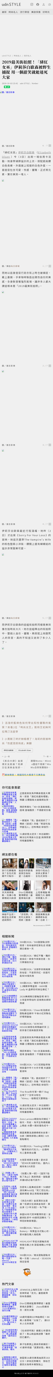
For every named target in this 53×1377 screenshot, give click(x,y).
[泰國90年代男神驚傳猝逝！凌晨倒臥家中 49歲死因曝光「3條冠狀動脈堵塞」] (10, 1218)
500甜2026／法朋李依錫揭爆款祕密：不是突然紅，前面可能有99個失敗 (35, 972)
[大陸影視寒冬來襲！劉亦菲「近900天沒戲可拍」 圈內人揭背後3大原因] (10, 1163)
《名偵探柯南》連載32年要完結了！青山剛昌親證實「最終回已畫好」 (35, 1334)
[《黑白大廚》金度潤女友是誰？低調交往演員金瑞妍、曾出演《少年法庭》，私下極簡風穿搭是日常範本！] (10, 1204)
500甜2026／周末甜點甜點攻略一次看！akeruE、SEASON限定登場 (35, 1258)
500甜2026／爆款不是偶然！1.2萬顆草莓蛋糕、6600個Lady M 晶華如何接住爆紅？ (35, 986)
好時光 (46, 11)
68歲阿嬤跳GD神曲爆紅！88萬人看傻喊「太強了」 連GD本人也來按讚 (35, 1320)
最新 (4, 11)
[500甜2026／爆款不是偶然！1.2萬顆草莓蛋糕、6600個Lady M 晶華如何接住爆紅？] (10, 986)
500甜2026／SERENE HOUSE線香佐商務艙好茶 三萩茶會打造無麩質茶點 (34, 1027)
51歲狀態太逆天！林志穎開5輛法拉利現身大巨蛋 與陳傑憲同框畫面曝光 (35, 837)
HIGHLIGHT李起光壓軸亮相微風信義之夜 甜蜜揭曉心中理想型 (35, 1245)
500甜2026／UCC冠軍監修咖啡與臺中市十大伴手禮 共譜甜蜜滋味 (35, 1068)
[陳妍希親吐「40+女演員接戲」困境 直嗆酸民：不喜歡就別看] (10, 810)
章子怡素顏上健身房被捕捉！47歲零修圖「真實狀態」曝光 (35, 1345)
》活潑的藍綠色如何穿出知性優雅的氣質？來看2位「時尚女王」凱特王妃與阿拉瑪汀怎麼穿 (26, 727)
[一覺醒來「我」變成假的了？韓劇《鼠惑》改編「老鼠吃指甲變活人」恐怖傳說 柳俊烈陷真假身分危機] (10, 824)
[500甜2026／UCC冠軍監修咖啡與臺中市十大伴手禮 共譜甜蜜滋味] (10, 1068)
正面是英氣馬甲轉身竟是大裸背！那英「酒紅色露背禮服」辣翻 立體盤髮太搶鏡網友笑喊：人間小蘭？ (35, 797)
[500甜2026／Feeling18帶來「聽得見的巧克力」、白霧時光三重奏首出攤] (10, 1150)
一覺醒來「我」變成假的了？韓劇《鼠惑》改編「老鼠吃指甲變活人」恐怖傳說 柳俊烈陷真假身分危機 (35, 825)
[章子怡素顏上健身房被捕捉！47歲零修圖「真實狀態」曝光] (10, 1347)
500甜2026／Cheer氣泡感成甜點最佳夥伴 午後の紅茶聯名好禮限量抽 (35, 1013)
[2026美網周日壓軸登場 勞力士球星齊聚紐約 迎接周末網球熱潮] (10, 1000)
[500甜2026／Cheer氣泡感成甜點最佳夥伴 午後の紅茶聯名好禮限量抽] (10, 1013)
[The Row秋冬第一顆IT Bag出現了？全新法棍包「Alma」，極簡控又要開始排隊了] (10, 1095)
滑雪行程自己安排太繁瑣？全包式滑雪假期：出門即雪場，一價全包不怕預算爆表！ (43, 873)
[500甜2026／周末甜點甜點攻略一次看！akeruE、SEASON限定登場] (10, 1258)
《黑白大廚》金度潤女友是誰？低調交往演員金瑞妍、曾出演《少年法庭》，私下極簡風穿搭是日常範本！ (35, 1205)
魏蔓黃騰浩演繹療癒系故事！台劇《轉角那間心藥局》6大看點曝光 (43, 917)
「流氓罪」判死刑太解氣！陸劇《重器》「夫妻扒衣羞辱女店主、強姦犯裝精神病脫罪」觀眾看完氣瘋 (26, 917)
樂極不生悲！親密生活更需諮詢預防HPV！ (9, 917)
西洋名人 (27, 56)
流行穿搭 (24, 11)
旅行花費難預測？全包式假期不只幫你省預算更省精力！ (9, 873)
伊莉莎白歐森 (8, 750)
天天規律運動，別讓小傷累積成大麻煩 (9, 895)
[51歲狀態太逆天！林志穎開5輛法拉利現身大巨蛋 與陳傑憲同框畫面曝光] (10, 837)
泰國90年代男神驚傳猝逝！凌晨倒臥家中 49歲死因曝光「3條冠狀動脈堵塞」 (35, 1217)
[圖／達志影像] (26, 117)
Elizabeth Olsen (25, 750)
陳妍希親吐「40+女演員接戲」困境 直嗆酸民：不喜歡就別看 (35, 808)
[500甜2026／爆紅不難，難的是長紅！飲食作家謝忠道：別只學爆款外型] (10, 959)
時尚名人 (13, 11)
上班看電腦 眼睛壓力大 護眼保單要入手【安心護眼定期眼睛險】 (43, 895)
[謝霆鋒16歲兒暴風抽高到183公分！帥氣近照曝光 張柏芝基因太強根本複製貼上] (10, 1361)
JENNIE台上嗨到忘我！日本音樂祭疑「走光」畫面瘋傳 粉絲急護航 (35, 1293)
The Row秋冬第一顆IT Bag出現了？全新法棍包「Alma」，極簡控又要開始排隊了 (35, 1096)
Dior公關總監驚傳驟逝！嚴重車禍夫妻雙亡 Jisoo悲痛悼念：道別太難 (26, 895)
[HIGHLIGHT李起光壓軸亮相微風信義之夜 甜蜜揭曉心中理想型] (10, 1245)
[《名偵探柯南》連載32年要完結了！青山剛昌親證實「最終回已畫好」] (10, 1334)
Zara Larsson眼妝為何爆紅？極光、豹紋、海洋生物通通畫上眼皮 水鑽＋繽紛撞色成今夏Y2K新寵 (35, 1123)
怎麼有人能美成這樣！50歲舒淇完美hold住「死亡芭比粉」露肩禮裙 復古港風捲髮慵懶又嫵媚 (35, 1191)
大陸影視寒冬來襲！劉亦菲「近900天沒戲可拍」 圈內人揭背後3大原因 (35, 1163)
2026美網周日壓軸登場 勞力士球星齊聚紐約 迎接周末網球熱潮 (35, 1000)
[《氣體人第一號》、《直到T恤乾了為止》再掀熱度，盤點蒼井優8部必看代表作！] (10, 1177)
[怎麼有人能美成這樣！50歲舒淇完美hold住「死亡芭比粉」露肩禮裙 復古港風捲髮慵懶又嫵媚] (10, 1190)
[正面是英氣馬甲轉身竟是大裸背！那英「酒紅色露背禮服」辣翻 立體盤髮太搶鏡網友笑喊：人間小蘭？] (10, 796)
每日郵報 (15, 266)
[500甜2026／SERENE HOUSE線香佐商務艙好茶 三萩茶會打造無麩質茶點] (10, 1027)
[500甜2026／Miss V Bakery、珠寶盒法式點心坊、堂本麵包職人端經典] (10, 1231)
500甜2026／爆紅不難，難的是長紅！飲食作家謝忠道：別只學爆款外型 (35, 959)
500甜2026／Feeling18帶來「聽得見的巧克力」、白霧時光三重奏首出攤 (35, 1149)
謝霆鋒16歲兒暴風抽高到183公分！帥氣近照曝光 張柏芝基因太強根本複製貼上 (35, 1361)
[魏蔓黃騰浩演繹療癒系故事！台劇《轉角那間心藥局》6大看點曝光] (10, 1136)
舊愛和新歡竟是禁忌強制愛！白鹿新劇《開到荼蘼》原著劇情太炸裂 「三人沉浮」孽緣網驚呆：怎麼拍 (26, 873)
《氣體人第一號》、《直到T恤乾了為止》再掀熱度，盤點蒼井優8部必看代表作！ (35, 1176)
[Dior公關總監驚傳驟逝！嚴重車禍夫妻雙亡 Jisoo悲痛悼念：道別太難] (10, 1307)
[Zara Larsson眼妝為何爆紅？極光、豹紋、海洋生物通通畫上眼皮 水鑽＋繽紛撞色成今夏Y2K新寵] (10, 1122)
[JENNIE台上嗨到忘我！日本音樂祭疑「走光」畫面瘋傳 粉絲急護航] (10, 1293)
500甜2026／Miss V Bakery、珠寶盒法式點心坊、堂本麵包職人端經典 (35, 1231)
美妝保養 (36, 11)
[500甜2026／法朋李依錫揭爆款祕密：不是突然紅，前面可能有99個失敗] (10, 973)
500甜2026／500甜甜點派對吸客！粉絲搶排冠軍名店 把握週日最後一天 (35, 945)
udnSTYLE (6, 56)
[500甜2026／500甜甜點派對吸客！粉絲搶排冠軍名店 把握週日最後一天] (10, 945)
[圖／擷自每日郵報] (26, 221)
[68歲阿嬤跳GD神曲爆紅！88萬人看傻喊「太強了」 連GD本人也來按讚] (10, 1320)
